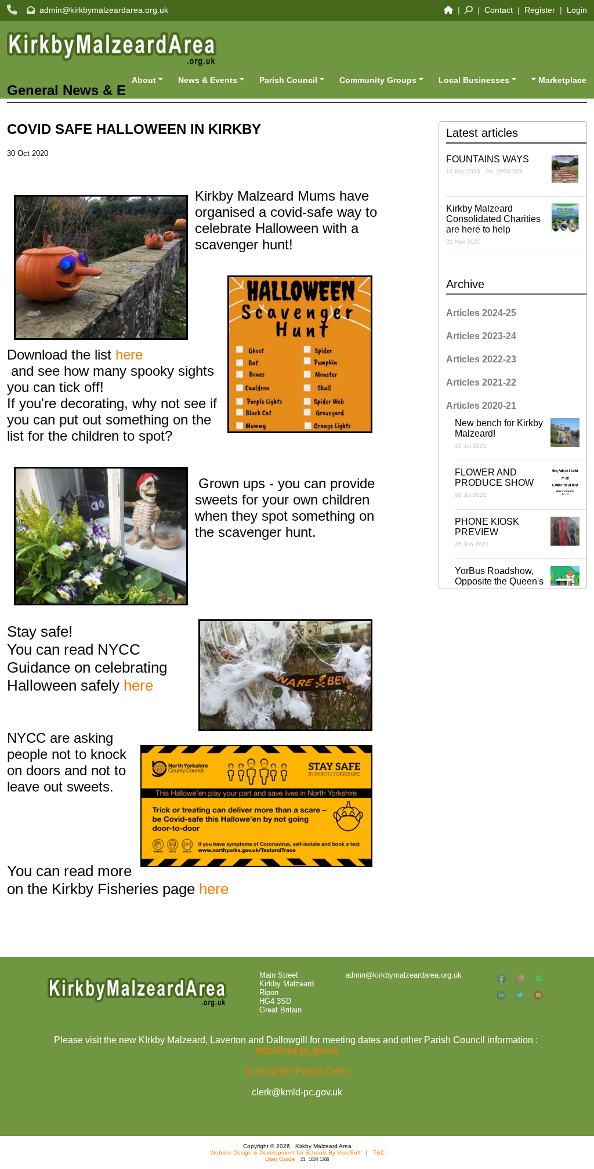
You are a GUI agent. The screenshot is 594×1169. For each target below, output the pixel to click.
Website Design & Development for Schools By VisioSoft (285, 1152)
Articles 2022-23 (481, 359)
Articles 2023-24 (481, 336)
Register (539, 9)
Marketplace (561, 80)
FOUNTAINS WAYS (487, 164)
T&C (379, 1152)
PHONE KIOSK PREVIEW (487, 532)
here (129, 354)
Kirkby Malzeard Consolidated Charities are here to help (493, 224)
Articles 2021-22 (481, 382)
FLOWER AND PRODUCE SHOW (494, 482)
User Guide (280, 1159)
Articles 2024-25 (481, 313)
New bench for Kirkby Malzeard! (499, 433)
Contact (498, 9)
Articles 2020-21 (481, 406)
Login (577, 9)
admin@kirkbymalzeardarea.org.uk (103, 9)
